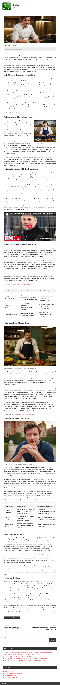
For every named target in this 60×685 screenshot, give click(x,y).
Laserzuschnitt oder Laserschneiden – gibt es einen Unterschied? (21, 654)
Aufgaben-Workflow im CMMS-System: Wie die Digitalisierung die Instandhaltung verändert (29, 658)
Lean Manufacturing (10, 671)
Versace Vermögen (16, 113)
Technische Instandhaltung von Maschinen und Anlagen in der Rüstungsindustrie (25, 660)
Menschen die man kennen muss (12, 617)
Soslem (16, 5)
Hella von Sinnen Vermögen (23, 284)
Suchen (5, 637)
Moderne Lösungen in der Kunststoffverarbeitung (18, 656)
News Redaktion (18, 49)
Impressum (4, 683)
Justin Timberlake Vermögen (26, 414)
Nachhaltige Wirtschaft (11, 675)
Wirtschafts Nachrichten (11, 677)
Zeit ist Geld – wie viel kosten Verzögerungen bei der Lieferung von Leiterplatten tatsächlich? (29, 652)
